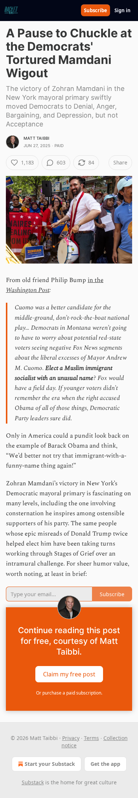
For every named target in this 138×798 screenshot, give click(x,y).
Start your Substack (50, 763)
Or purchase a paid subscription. (69, 693)
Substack (33, 782)
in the (95, 280)
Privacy (70, 737)
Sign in (122, 10)
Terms (91, 737)
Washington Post (27, 290)
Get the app (105, 763)
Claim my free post (69, 674)
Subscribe (95, 10)
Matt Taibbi (36, 138)
